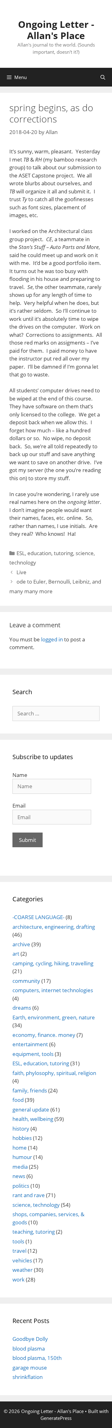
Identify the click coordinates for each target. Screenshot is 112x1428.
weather (22, 1269)
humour (22, 1157)
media (20, 1166)
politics (20, 1185)
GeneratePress (56, 1418)
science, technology (36, 1204)
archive (21, 944)
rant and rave (28, 1195)
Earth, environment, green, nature (53, 1017)
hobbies (22, 1138)
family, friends (29, 1090)
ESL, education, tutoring (44, 553)
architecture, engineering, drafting (53, 926)
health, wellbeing (32, 1118)
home (19, 1147)
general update (30, 1109)
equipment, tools (33, 1053)
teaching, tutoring (33, 1231)
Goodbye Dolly (30, 1338)
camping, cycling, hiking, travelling (52, 963)
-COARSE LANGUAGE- (38, 917)
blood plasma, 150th (37, 1357)
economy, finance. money (43, 1034)
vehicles (22, 1260)
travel (19, 1250)
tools (18, 1241)
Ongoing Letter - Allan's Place (56, 30)
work (18, 1279)
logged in (52, 639)
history (20, 1128)
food (18, 1099)
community (26, 980)
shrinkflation (27, 1377)
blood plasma (28, 1348)
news (18, 1176)
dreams (21, 1007)
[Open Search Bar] (103, 77)
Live (21, 572)
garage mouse (29, 1367)
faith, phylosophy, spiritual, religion (54, 1073)
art (15, 953)
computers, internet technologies (52, 990)
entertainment (30, 1044)
